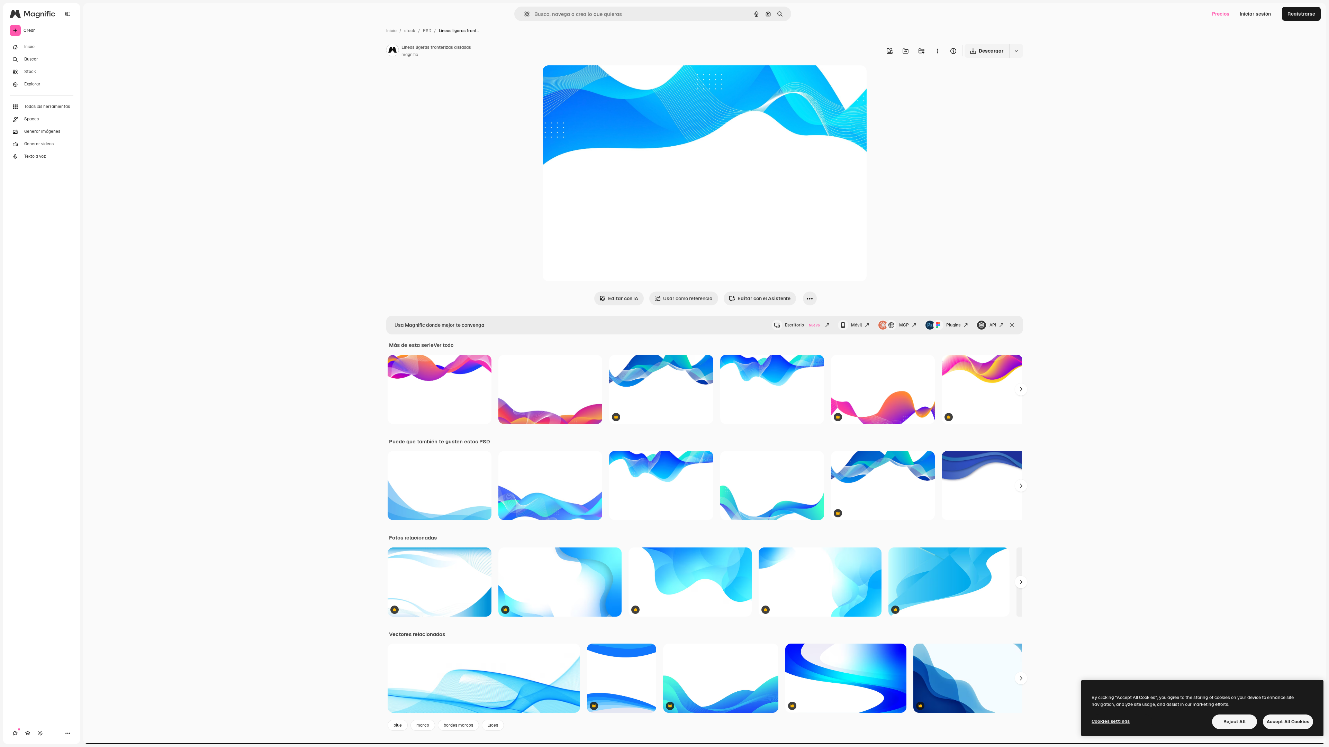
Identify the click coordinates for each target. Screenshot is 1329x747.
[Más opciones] (937, 51)
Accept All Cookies (1288, 722)
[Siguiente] (1021, 389)
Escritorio (802, 325)
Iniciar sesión (1255, 14)
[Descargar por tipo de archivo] (1016, 51)
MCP (904, 325)
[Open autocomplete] (524, 14)
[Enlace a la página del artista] (392, 51)
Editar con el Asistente (764, 298)
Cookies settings (1111, 721)
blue (398, 725)
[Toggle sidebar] (67, 13)
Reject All (1234, 722)
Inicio (391, 31)
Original (587, 78)
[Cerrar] (1012, 325)
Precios (1220, 14)
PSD (427, 31)
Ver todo (443, 345)
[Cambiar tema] (40, 733)
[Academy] (27, 733)
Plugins (953, 325)
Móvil (856, 325)
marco (422, 725)
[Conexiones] (15, 733)
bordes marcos (458, 725)
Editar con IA (623, 298)
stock (409, 31)
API (992, 325)
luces (493, 725)
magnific (409, 54)
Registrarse (1301, 14)
